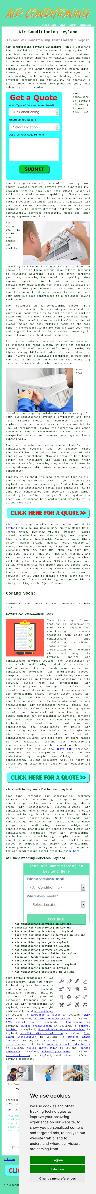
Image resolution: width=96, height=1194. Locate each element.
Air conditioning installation (29, 524)
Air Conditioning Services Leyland (35, 858)
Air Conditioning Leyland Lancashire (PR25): (40, 47)
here (76, 851)
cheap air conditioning (24, 675)
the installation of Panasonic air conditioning (68, 650)
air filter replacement (58, 701)
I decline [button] (57, 1169)
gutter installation (36, 1026)
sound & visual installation (68, 1044)
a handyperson (72, 1022)
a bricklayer (43, 1011)
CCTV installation (20, 1022)
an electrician (18, 1055)
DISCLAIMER (85, 25)
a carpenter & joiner (44, 1015)
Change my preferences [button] (57, 1178)
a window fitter (56, 1040)
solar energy (15, 1044)
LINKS (53, 25)
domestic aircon (44, 690)
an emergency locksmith (52, 1018)
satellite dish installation (41, 1033)
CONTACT (72, 25)
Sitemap (9, 1159)
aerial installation (42, 1048)
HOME (44, 25)
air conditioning (39, 568)
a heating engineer (56, 1051)
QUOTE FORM (64, 749)
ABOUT (62, 25)
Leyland (11, 528)
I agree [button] (57, 1160)
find (19, 796)
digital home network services (61, 1029)
